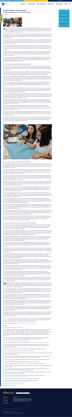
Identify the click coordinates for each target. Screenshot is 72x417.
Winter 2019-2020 (16, 8)
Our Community (41, 4)
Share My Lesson (61, 25)
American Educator (12, 8)
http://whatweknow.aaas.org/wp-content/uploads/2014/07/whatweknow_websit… (16, 340)
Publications (8, 8)
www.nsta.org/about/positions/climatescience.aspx (39, 342)
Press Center (59, 4)
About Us (23, 4)
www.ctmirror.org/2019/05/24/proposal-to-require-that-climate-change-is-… (16, 376)
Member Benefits (13, 0)
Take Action (51, 4)
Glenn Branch (5, 318)
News (66, 4)
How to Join (36, 0)
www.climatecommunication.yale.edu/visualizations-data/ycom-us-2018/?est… (16, 381)
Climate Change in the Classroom (63, 15)
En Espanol (60, 0)
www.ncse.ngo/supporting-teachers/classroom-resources (26, 323)
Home (4, 8)
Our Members (31, 4)
